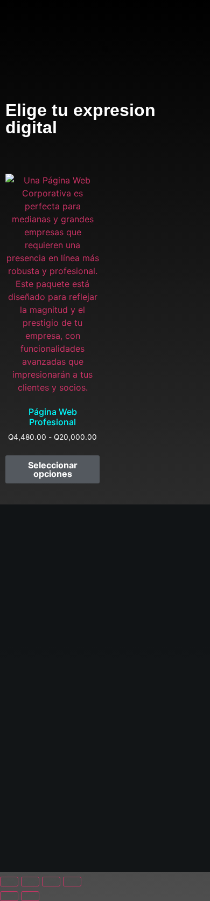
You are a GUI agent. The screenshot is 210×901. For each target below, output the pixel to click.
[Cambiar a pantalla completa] (30, 881)
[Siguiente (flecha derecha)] (30, 896)
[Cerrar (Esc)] (72, 881)
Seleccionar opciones (53, 469)
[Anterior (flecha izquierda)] (9, 896)
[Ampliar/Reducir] (9, 881)
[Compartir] (51, 881)
